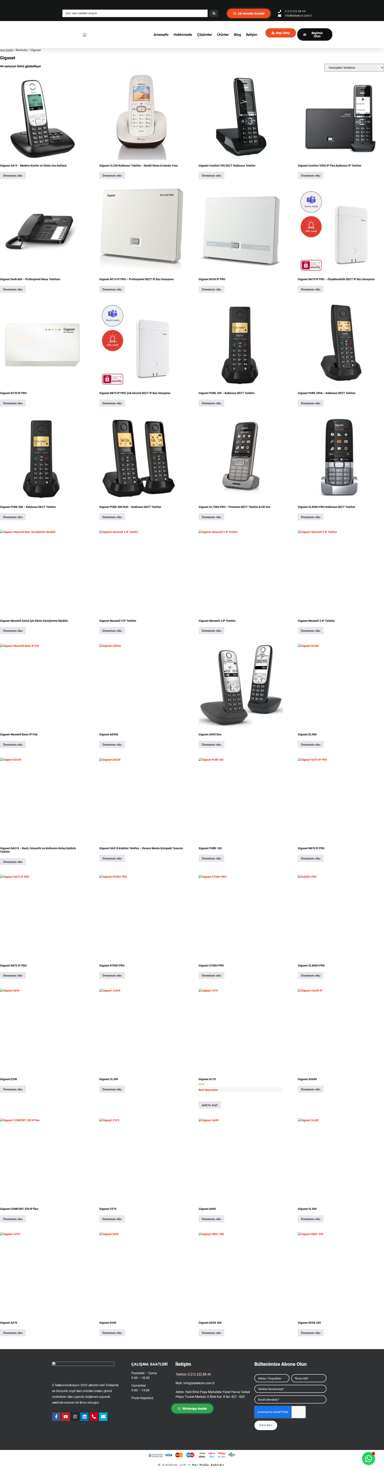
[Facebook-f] (56, 1416)
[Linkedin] (84, 1416)
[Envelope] (103, 1416)
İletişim (251, 34)
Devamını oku (13, 175)
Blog (237, 34)
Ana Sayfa (6, 50)
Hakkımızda (183, 34)
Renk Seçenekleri (208, 1090)
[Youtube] (65, 1416)
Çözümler (204, 34)
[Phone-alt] (94, 1416)
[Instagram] (75, 1416)
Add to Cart (210, 1105)
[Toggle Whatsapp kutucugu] (368, 1458)
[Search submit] (214, 13)
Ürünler (223, 34)
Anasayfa (161, 34)
